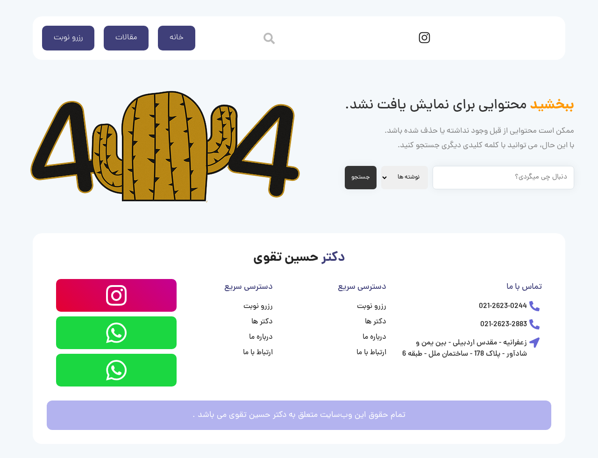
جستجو (360, 177)
